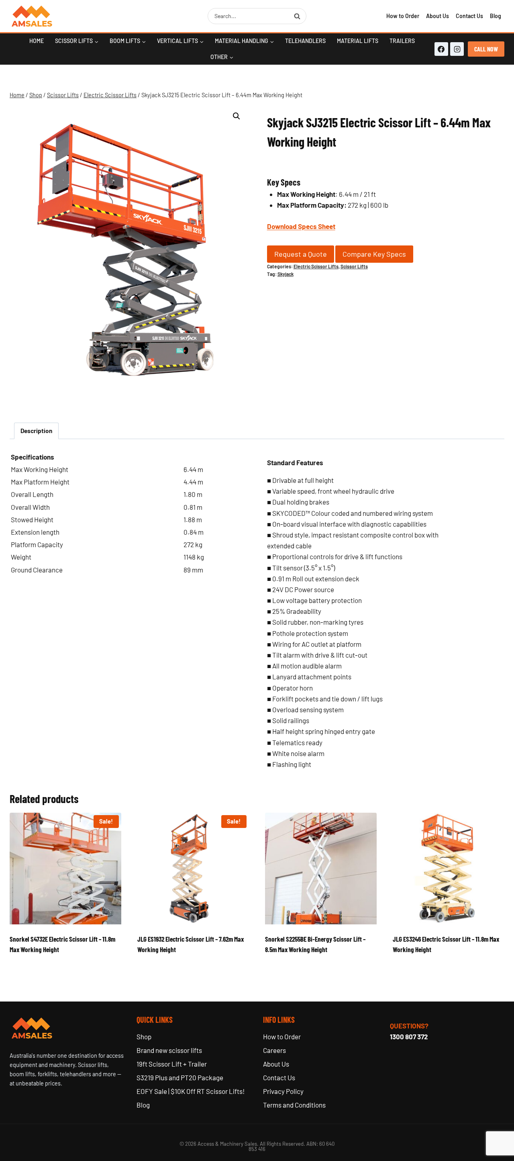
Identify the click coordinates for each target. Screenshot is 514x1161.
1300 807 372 (409, 1036)
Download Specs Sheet (301, 226)
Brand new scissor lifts (169, 1050)
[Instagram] (457, 49)
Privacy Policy (283, 1091)
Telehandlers (305, 40)
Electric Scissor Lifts (316, 266)
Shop (144, 1036)
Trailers (402, 40)
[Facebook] (441, 49)
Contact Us (469, 15)
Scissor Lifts (354, 266)
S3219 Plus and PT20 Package (180, 1077)
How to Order (402, 15)
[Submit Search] (297, 16)
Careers (274, 1050)
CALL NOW (486, 49)
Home (36, 40)
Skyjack (285, 274)
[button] (236, 116)
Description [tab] (36, 430)
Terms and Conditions (294, 1105)
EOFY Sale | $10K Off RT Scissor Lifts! (191, 1091)
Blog (495, 15)
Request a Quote (300, 253)
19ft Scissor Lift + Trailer (172, 1064)
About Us (437, 15)
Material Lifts (357, 40)
